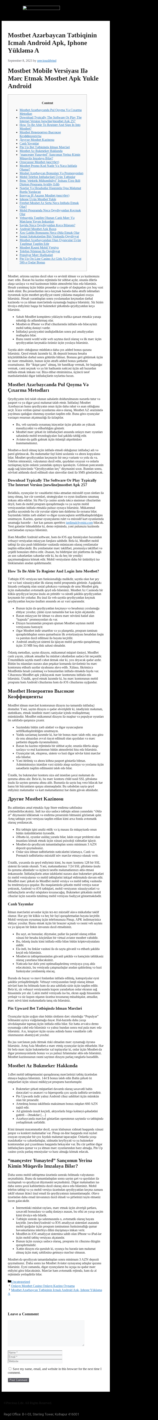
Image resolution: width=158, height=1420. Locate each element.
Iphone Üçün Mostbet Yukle (38, 199)
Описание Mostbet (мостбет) (39, 162)
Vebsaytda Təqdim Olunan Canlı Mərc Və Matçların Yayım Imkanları (47, 219)
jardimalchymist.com (79, 522)
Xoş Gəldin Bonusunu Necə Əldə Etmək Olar (49, 232)
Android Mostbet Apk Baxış (38, 229)
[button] (116, 9)
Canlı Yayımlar (29, 143)
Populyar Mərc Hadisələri (36, 255)
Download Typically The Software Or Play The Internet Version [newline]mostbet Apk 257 (51, 119)
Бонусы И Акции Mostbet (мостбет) (44, 195)
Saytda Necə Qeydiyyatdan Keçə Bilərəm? (47, 225)
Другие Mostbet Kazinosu (37, 139)
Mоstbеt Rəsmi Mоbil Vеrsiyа (39, 247)
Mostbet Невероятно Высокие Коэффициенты (40, 134)
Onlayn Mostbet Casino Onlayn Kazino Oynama (43, 1286)
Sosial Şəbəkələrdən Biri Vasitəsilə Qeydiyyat (49, 236)
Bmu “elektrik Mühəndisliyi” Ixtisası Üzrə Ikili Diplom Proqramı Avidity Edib (50, 182)
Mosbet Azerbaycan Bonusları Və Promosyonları (51, 173)
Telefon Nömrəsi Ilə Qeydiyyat (40, 251)
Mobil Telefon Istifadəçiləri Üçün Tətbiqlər (47, 177)
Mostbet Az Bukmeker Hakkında (41, 151)
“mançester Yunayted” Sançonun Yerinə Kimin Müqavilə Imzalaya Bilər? (50, 156)
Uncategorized (20, 1281)
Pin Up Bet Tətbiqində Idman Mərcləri (45, 147)
